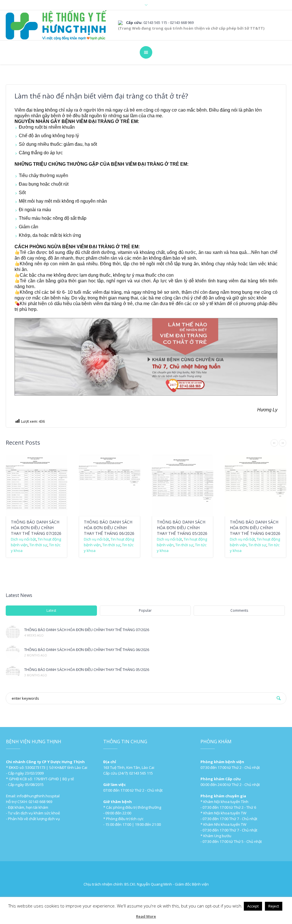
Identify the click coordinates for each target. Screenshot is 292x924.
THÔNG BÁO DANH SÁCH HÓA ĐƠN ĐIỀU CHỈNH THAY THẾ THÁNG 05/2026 (182, 527)
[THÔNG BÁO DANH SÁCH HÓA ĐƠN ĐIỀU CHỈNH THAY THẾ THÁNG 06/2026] (13, 652)
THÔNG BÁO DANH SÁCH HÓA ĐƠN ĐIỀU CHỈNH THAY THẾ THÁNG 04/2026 (255, 527)
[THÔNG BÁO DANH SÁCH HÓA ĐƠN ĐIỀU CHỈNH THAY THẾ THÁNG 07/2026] (13, 632)
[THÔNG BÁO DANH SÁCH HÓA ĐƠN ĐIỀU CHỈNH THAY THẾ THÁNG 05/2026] (13, 672)
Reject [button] (273, 906)
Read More (146, 916)
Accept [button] (253, 906)
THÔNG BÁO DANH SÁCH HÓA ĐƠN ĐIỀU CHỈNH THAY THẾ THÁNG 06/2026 (109, 527)
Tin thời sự (38, 544)
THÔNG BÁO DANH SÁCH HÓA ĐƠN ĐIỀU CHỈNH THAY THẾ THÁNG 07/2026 (36, 527)
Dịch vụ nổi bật (23, 539)
